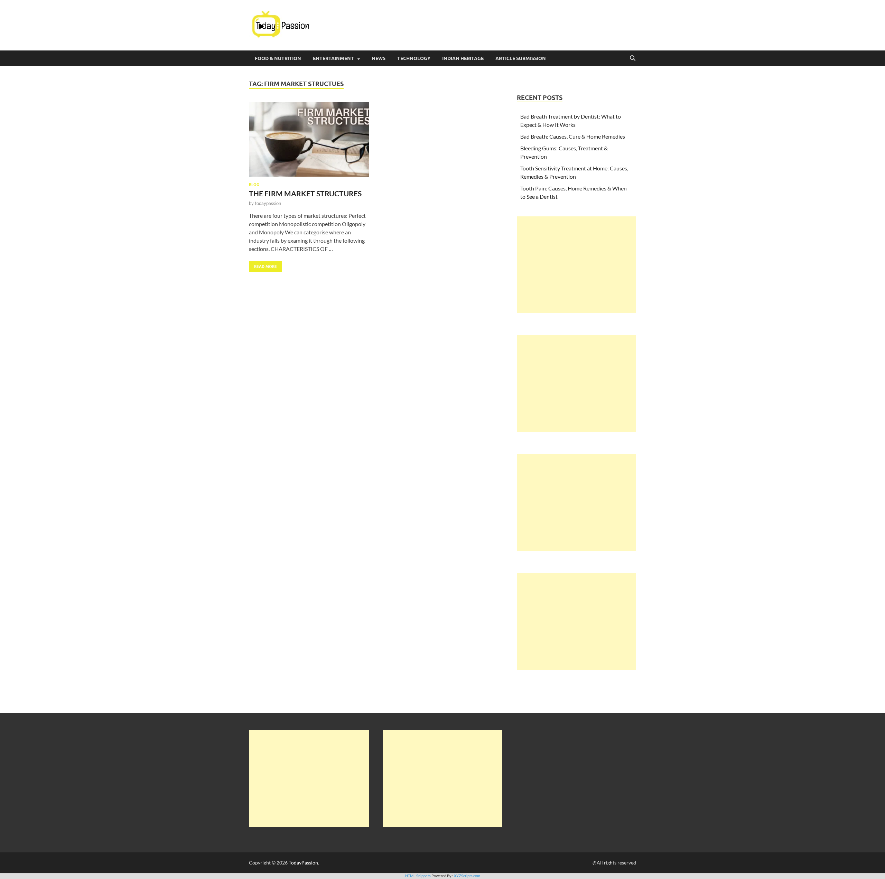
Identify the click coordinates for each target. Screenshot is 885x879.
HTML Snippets (418, 875)
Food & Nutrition (278, 58)
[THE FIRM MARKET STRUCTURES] (309, 139)
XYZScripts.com (467, 875)
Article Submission (520, 58)
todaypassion (268, 203)
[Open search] (632, 58)
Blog (254, 184)
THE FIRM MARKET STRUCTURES (305, 193)
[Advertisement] (576, 264)
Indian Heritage (463, 58)
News (378, 58)
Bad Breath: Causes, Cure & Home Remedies (572, 136)
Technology (413, 58)
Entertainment (333, 58)
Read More (263, 265)
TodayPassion (303, 863)
